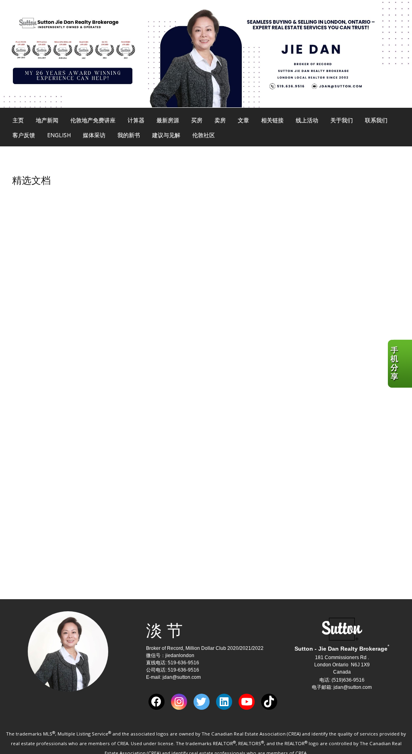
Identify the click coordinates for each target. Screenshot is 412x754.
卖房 (220, 120)
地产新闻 (47, 120)
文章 (243, 120)
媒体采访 (94, 135)
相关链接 (272, 120)
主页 (18, 120)
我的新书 (128, 135)
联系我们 (376, 120)
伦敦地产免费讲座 (92, 120)
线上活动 (307, 120)
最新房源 (168, 120)
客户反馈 (23, 135)
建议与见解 (166, 135)
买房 (196, 120)
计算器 (136, 120)
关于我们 (341, 120)
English (59, 135)
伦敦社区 (203, 135)
